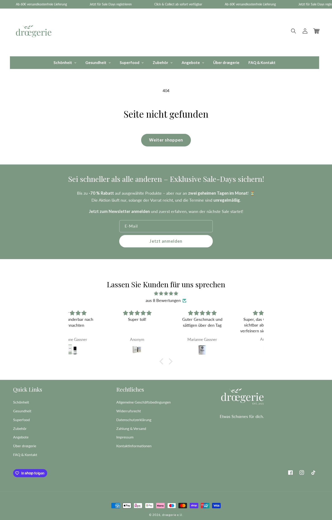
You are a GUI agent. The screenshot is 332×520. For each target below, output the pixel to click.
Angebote (20, 437)
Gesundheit (22, 411)
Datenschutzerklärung (133, 419)
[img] (166, 293)
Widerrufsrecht (128, 411)
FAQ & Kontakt (25, 454)
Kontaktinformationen (134, 446)
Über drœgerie (24, 446)
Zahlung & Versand (131, 428)
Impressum (124, 437)
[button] (293, 31)
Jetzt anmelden (166, 241)
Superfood (21, 419)
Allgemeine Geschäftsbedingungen (143, 402)
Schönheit (21, 402)
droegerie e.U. (172, 515)
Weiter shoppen (166, 139)
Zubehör (20, 428)
